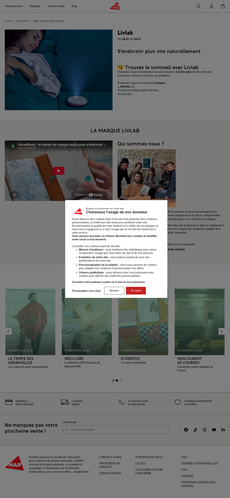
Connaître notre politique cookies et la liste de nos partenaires (108, 282)
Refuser (114, 290)
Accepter (136, 290)
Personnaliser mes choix (86, 290)
